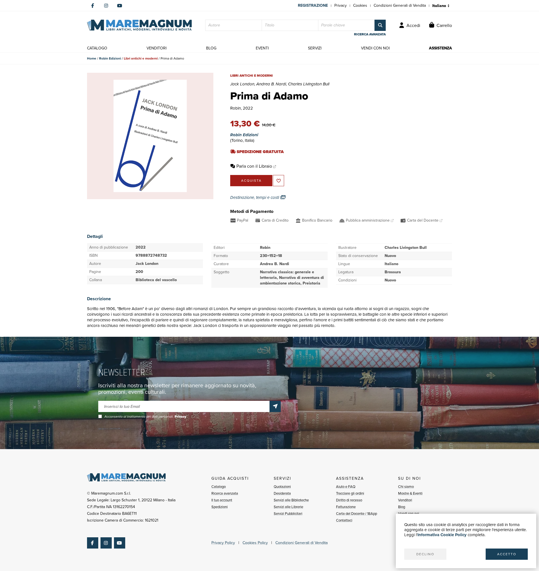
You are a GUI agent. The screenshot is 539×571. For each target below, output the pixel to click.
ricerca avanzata (370, 34)
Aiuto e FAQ (345, 486)
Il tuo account (221, 500)
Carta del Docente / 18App (356, 513)
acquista (251, 180)
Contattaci (344, 520)
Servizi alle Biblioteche (291, 500)
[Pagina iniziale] (139, 25)
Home (91, 58)
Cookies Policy (255, 543)
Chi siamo (406, 486)
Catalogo (218, 486)
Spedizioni (219, 506)
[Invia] (275, 406)
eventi (262, 48)
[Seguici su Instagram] (106, 5)
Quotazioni (282, 486)
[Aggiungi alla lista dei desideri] (278, 180)
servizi (314, 48)
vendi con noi (375, 48)
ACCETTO (506, 554)
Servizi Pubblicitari (288, 513)
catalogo (97, 48)
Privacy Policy (223, 543)
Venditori (405, 500)
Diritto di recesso (349, 500)
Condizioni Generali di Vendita (400, 5)
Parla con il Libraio (254, 166)
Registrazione (313, 5)
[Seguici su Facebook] (92, 5)
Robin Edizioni (110, 58)
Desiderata (282, 493)
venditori (156, 48)
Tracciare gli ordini (350, 493)
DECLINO (425, 554)
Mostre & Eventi (410, 493)
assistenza (440, 48)
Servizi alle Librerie (288, 506)
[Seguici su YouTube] (119, 5)
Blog (401, 506)
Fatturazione (346, 506)
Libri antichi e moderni (141, 58)
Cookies (360, 5)
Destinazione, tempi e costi (255, 197)
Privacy (340, 5)
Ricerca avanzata (224, 493)
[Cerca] (380, 25)
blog (211, 48)
